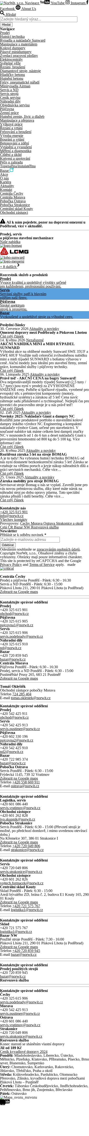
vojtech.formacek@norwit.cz (21, 883)
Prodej (5, 33)
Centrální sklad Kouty (16, 209)
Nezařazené (35, 340)
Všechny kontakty (13, 520)
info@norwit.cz (11, 516)
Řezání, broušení (12, 67)
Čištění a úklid (11, 155)
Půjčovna (7, 109)
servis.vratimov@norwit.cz (20, 808)
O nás (4, 178)
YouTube (58, 3)
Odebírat (8, 545)
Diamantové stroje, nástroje (20, 71)
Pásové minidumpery (16, 52)
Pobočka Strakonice (15, 205)
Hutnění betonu (11, 78)
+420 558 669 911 (26, 782)
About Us (28, 9)
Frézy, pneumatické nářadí (19, 82)
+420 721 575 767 (26, 906)
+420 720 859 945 (26, 951)
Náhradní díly (10, 101)
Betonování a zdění (14, 143)
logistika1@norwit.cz (27, 910)
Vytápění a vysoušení (16, 147)
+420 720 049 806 (26, 846)
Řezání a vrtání (11, 128)
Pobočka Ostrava (13, 201)
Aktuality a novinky (44, 329)
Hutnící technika (12, 37)
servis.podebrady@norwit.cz (21, 636)
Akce (4, 174)
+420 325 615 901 (14, 512)
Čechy (25, 523)
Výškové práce (11, 124)
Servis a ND (9, 90)
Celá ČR (7, 527)
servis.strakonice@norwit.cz (21, 872)
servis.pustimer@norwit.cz (20, 729)
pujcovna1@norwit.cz (16, 625)
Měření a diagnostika (15, 151)
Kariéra (5, 182)
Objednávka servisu (15, 105)
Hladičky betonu (12, 75)
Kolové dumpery (12, 48)
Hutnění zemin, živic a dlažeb (22, 117)
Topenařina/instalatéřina (18, 166)
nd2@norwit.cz (11, 752)
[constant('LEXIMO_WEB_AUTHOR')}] (7, 568)
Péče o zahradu (11, 162)
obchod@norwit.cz (14, 614)
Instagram (78, 3)
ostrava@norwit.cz (25, 786)
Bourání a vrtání (12, 139)
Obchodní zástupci (14, 212)
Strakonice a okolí (69, 523)
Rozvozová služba (45, 527)
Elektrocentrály (11, 59)
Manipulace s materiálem (18, 44)
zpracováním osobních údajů (58, 549)
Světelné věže (10, 63)
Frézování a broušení (15, 132)
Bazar (5, 171)
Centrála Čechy (11, 193)
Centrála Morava (12, 197)
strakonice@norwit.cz (27, 850)
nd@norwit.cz (10, 648)
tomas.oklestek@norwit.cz (31, 698)
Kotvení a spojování (15, 158)
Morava (37, 523)
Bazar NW (22, 527)
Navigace (32, 3)
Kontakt (6, 190)
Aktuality (7, 186)
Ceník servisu (10, 97)
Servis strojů (9, 94)
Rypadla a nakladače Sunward (22, 40)
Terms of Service (42, 565)
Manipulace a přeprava (17, 120)
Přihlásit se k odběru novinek (23, 535)
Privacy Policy (11, 565)
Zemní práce (9, 113)
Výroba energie (11, 136)
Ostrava (49, 523)
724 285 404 (21, 694)
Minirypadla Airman (15, 86)
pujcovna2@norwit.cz (16, 740)
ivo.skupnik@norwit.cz (17, 819)
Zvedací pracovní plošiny (19, 56)
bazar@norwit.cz (13, 659)
